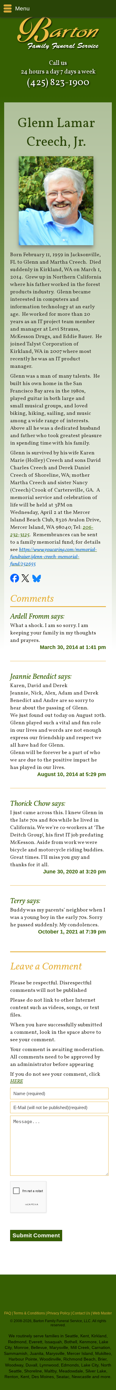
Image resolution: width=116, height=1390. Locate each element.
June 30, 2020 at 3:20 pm (74, 872)
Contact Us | (82, 1313)
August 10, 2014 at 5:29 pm (71, 774)
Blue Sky (37, 579)
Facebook (15, 579)
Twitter (26, 579)
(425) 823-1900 (58, 82)
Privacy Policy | (59, 1313)
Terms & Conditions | (30, 1313)
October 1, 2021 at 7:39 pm (72, 932)
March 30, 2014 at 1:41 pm (73, 647)
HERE (16, 1081)
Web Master (102, 1313)
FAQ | (8, 1313)
